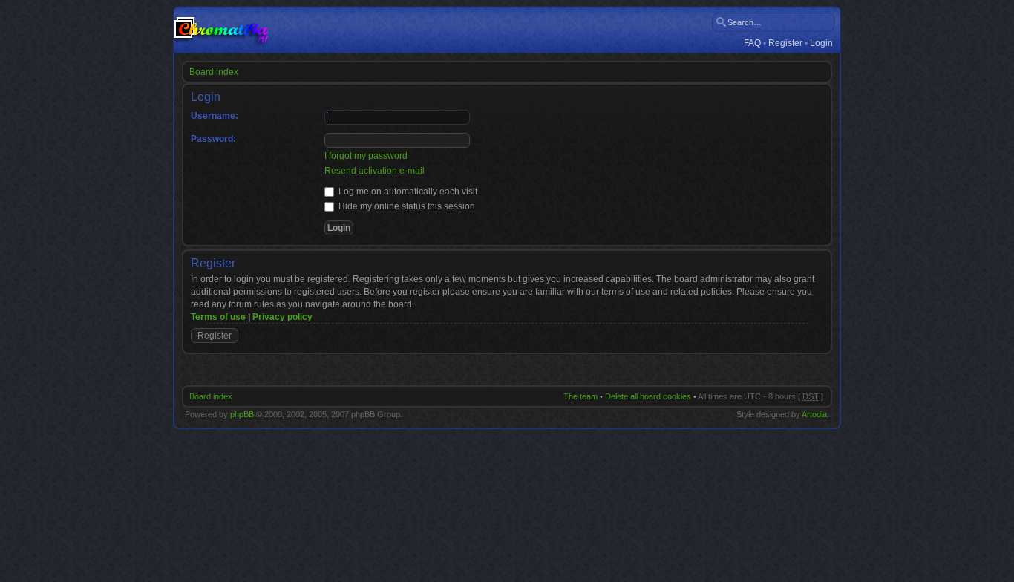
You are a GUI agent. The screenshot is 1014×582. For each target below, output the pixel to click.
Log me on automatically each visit (406, 191)
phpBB (242, 414)
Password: (213, 139)
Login (821, 43)
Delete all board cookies (648, 396)
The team (580, 396)
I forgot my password (366, 156)
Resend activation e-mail (374, 171)
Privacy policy (282, 317)
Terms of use (218, 317)
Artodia (814, 414)
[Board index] (221, 30)
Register (785, 43)
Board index (213, 72)
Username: (214, 116)
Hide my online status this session (405, 206)
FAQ (752, 43)
